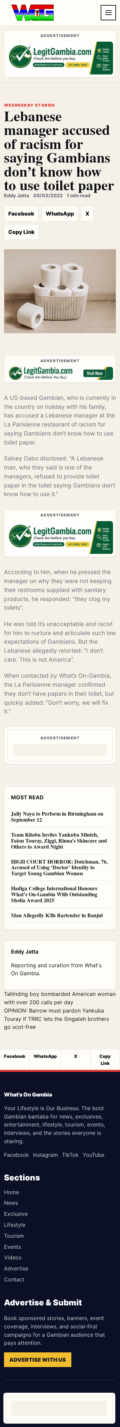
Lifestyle (14, 1224)
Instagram (45, 1154)
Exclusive (16, 1213)
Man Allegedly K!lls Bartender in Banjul (57, 915)
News (11, 1202)
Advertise (16, 1268)
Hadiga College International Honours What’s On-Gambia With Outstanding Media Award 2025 (54, 894)
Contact (14, 1279)
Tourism (14, 1235)
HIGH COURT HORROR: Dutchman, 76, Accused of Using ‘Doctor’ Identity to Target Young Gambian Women (59, 867)
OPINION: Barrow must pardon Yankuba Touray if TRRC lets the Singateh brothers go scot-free (56, 1019)
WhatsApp (60, 213)
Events (12, 1246)
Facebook (21, 213)
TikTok (70, 1154)
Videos (12, 1257)
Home (11, 1192)
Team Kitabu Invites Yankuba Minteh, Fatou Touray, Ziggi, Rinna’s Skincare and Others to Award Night (59, 840)
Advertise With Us (37, 1359)
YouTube (93, 1154)
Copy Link (21, 232)
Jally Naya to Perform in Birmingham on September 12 (57, 816)
